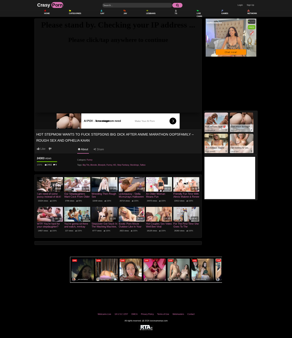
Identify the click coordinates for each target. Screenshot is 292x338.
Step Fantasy (123, 165)
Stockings (134, 165)
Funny (89, 160)
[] (177, 5)
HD (114, 165)
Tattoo (142, 165)
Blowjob (101, 165)
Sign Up (250, 5)
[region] (146, 323)
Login (240, 5)
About (84, 149)
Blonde (93, 165)
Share (100, 149)
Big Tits (86, 165)
